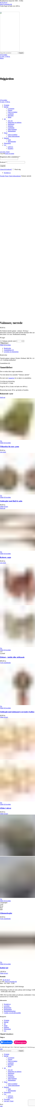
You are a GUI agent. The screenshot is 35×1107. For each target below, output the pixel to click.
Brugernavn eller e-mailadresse (10, 157)
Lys (5, 1031)
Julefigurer (11, 124)
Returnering (7, 1007)
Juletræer (10, 126)
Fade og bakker (12, 112)
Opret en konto (9, 153)
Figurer (10, 110)
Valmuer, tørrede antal (9, 341)
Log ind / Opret (8, 1101)
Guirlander (11, 127)
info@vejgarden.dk (6, 4)
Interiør (6, 1022)
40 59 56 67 (3, 2)
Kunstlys (10, 148)
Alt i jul (10, 121)
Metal (9, 117)
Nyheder (6, 1020)
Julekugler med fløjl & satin (11, 501)
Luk (1, 1049)
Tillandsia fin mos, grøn (9, 447)
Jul (5, 1024)
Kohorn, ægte (5, 557)
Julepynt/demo (12, 129)
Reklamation (8, 1009)
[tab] (19, 348)
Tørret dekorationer (14, 136)
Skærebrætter (12, 141)
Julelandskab (12, 131)
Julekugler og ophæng (14, 122)
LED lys (10, 147)
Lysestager (11, 108)
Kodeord (3, 162)
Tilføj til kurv (4, 343)
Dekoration (7, 1029)
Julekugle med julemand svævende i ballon (17, 712)
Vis (1, 441)
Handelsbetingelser (10, 1011)
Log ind (3, 166)
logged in (11, 378)
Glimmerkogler (6, 913)
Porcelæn (11, 115)
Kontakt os (7, 1004)
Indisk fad (4, 968)
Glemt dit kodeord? (6, 169)
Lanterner (11, 114)
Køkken (6, 1027)
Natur (7, 176)
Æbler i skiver (5, 808)
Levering (6, 1006)
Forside (2, 176)
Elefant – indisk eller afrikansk (12, 657)
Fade (9, 140)
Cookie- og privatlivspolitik (12, 1013)
